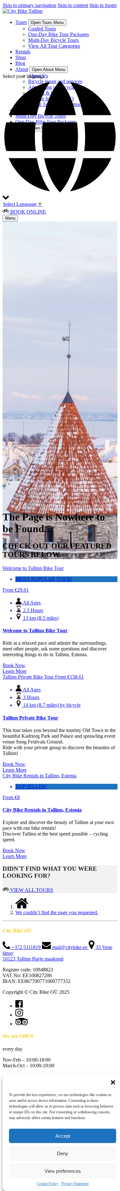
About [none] (21, 69)
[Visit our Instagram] (19, 1014)
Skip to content (73, 5)
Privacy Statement (75, 1183)
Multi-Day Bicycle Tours (53, 40)
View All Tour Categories (54, 46)
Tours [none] (21, 22)
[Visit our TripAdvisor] (21, 1023)
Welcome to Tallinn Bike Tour (35, 630)
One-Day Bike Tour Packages (58, 34)
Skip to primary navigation (29, 5)
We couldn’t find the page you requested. (56, 912)
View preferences (62, 1171)
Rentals (22, 51)
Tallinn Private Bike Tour (30, 717)
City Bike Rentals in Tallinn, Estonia (42, 810)
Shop (20, 57)
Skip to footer (103, 5)
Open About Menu (48, 69)
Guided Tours (42, 28)
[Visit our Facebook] (19, 1005)
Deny (62, 1153)
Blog (20, 63)
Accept (62, 1136)
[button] (113, 1082)
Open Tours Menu (47, 22)
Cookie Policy (47, 1183)
